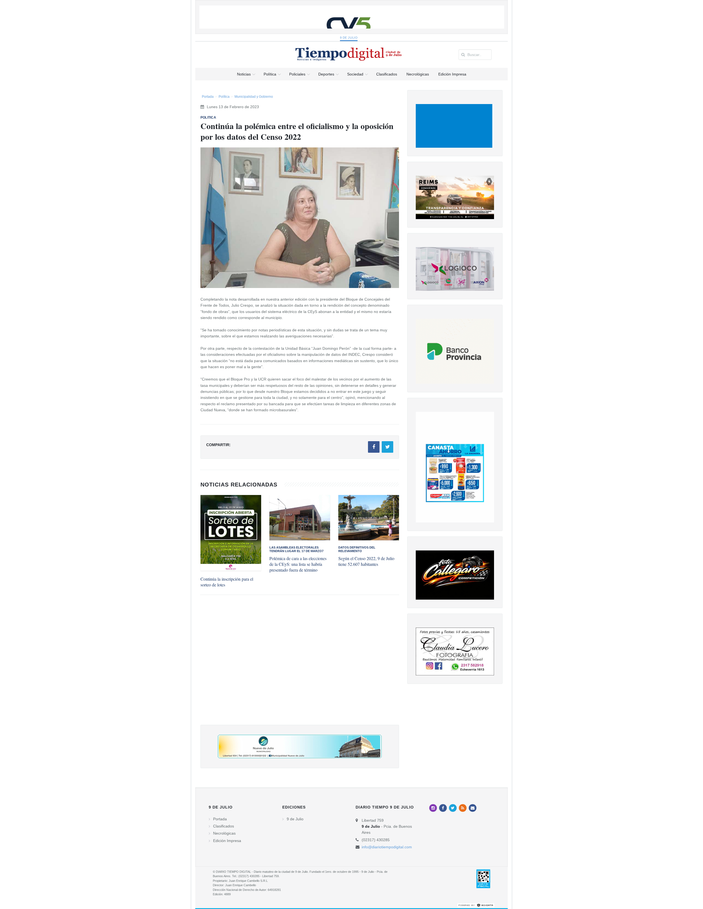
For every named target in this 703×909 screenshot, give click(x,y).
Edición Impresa (227, 840)
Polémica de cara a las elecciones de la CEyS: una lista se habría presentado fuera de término (298, 564)
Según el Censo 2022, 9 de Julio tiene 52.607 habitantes (366, 561)
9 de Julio (349, 37)
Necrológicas (224, 833)
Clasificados (223, 826)
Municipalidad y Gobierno (254, 97)
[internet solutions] (475, 905)
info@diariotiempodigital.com (387, 847)
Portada (208, 97)
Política (224, 97)
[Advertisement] (299, 665)
